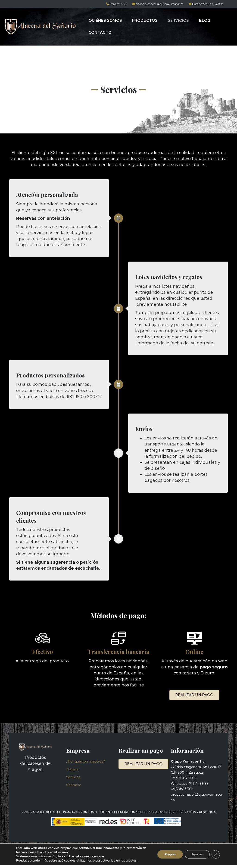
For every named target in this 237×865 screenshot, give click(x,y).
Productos (145, 20)
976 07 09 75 (118, 4)
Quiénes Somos (105, 20)
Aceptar (170, 854)
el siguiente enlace (90, 856)
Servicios (178, 20)
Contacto (100, 32)
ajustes (131, 861)
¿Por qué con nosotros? (85, 761)
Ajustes (197, 854)
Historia (72, 769)
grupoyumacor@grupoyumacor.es (159, 4)
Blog (204, 20)
